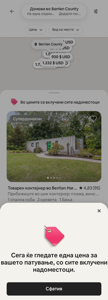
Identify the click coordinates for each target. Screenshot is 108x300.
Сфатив (54, 289)
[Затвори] (99, 211)
